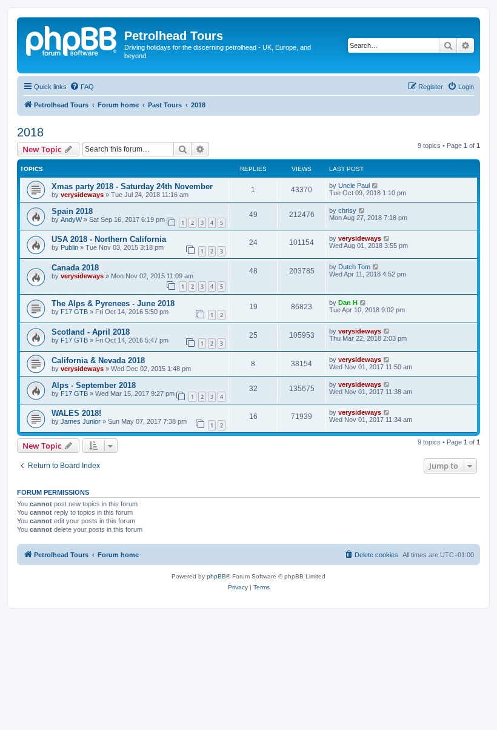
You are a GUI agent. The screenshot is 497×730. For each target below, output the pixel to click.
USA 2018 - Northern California (109, 239)
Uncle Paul (354, 185)
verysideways (82, 194)
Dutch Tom (354, 266)
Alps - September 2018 (94, 385)
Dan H (348, 302)
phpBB (216, 576)
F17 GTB (74, 311)
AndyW (71, 219)
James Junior (81, 421)
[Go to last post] (375, 185)
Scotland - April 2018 (91, 332)
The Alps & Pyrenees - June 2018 (113, 303)
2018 (30, 132)
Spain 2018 (72, 211)
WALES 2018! (76, 413)
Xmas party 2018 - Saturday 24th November (132, 186)
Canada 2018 (75, 267)
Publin (69, 247)
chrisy (347, 210)
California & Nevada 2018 (98, 360)
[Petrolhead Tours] (72, 39)
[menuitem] (82, 86)
